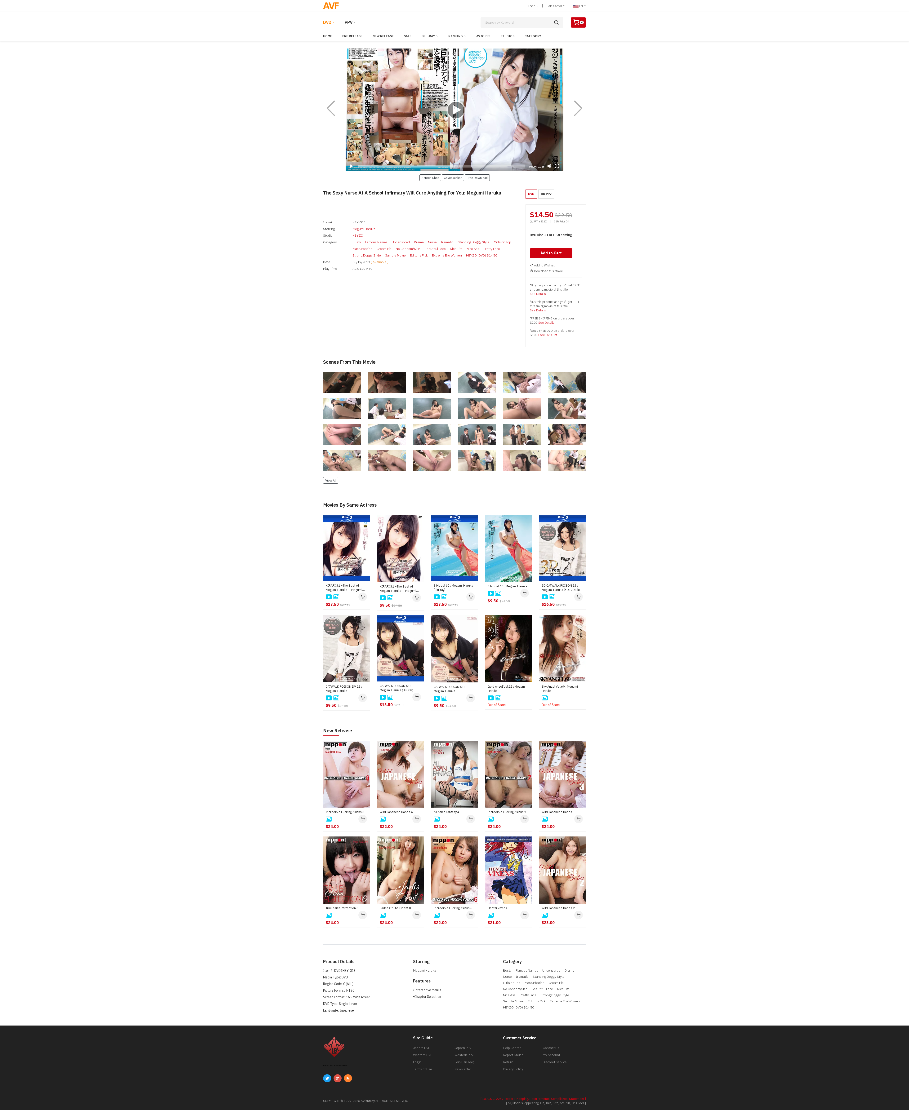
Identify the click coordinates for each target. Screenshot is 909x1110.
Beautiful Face (435, 249)
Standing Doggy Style (474, 242)
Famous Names (376, 242)
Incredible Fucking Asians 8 (345, 812)
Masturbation (362, 249)
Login (532, 6)
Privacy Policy (513, 1069)
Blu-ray (428, 36)
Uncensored (401, 242)
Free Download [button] (477, 178)
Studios (507, 36)
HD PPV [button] (546, 194)
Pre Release (352, 36)
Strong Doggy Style (366, 255)
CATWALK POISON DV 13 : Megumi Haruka (344, 689)
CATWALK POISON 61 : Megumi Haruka (449, 689)
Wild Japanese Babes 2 (558, 908)
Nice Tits (456, 249)
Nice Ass (473, 249)
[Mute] (549, 166)
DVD (327, 22)
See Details (538, 294)
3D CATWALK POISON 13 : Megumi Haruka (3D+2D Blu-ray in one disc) (561, 588)
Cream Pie (384, 249)
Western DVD (422, 1055)
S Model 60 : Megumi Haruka (507, 586)
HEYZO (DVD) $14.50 (481, 255)
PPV (348, 22)
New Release (383, 36)
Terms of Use (422, 1069)
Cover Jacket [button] (453, 178)
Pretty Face (491, 249)
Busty (356, 242)
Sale (407, 36)
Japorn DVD (421, 1048)
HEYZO (357, 235)
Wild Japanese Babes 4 (396, 812)
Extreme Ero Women (447, 255)
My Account (551, 1055)
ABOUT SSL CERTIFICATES (335, 1065)
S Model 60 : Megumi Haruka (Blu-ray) (453, 588)
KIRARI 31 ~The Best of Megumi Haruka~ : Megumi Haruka (398, 588)
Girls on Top (502, 242)
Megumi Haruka (363, 229)
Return (508, 1062)
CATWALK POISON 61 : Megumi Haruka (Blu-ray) (397, 688)
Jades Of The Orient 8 (395, 908)
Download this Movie (548, 271)
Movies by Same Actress (350, 505)
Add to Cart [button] (551, 253)
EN (581, 6)
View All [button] (330, 480)
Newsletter (462, 1069)
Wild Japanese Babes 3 (558, 812)
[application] (454, 110)
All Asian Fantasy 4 (446, 812)
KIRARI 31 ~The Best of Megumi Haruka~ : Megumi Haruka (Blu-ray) (344, 588)
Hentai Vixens (497, 908)
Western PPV (463, 1055)
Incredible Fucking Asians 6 (453, 908)
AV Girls (483, 36)
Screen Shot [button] (430, 178)
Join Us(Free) (464, 1062)
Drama (419, 242)
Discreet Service (555, 1062)
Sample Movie (395, 255)
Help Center (555, 6)
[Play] (454, 109)
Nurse (432, 242)
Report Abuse (513, 1055)
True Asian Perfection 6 (342, 908)
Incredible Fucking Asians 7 (507, 812)
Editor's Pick (419, 255)
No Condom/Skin (408, 249)
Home (327, 36)
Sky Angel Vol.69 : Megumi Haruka (560, 689)
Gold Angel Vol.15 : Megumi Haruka (507, 689)
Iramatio (447, 242)
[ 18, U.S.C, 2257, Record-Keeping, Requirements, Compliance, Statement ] (533, 1099)
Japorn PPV (462, 1048)
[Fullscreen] (557, 166)
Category (533, 36)
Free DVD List (547, 335)
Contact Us (551, 1048)
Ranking (455, 36)
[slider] (441, 166)
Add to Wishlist (544, 265)
